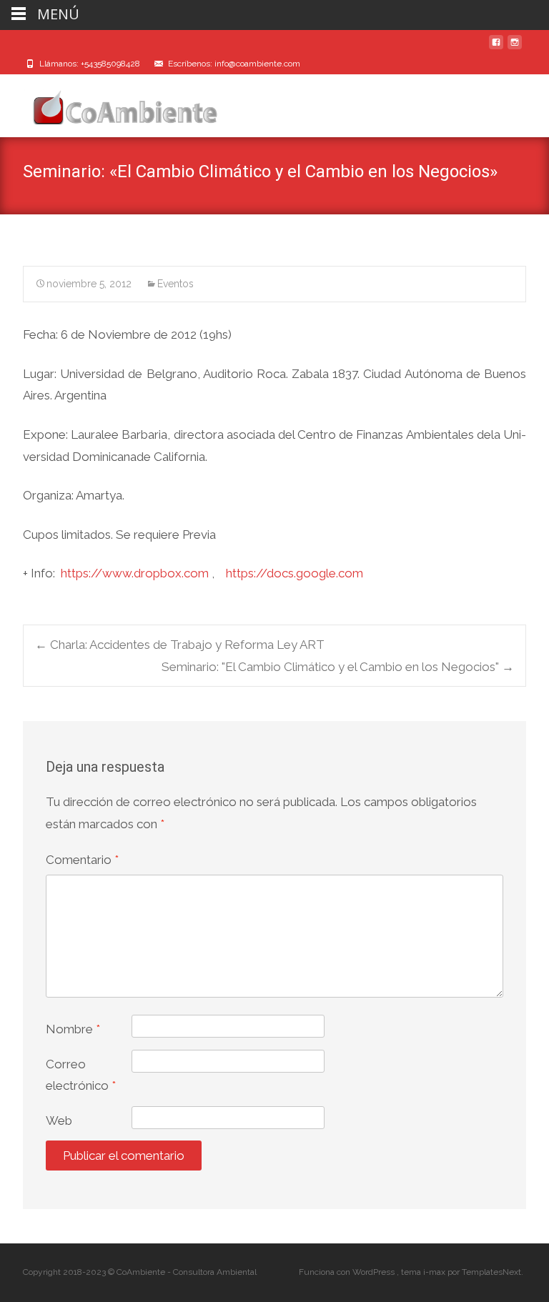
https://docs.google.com (294, 573)
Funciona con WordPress (348, 1272)
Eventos (175, 283)
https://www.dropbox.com (135, 573)
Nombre (73, 1029)
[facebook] (496, 48)
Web (59, 1120)
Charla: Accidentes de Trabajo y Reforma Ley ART (180, 644)
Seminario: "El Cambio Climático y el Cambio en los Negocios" (338, 667)
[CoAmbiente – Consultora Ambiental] (111, 102)
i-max (435, 1272)
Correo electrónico (81, 1075)
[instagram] (515, 48)
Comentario (82, 860)
